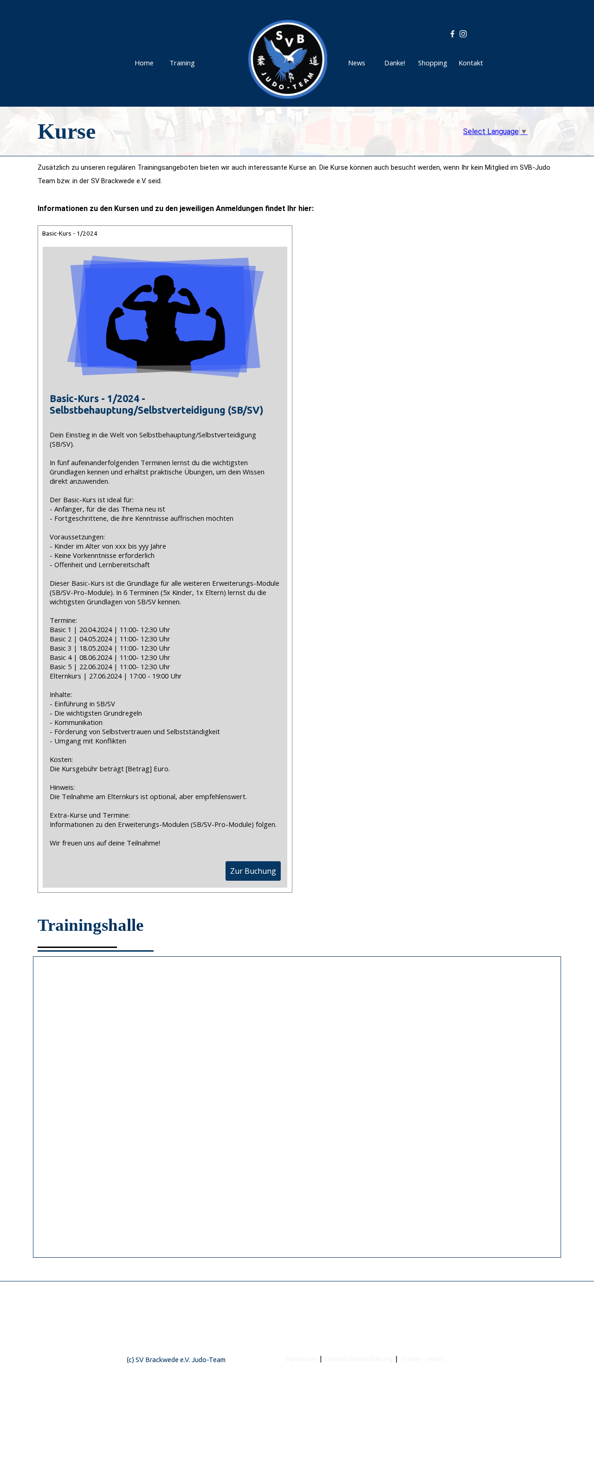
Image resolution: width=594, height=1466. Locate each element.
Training (182, 62)
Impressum (301, 1359)
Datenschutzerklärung (359, 1359)
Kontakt (470, 62)
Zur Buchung (253, 871)
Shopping (432, 62)
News (356, 62)
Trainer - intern (422, 1359)
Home (144, 62)
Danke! (394, 62)
